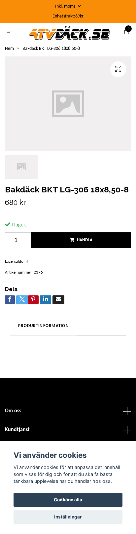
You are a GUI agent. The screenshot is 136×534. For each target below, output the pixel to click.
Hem (9, 51)
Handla (84, 242)
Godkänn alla (68, 499)
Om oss (13, 413)
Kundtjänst (17, 432)
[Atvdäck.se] (69, 34)
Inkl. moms (65, 6)
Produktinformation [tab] (43, 328)
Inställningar (68, 516)
